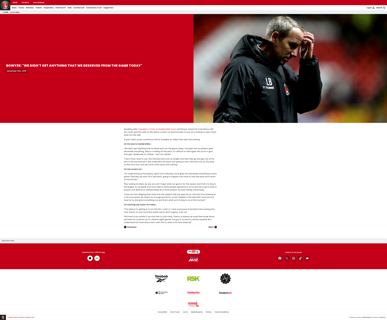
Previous (131, 227)
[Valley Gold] (193, 304)
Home (6, 12)
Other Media (366, 317)
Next (211, 227)
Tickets (25, 2)
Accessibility (162, 312)
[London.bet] (225, 293)
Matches (30, 8)
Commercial (78, 8)
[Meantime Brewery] (225, 278)
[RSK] (193, 278)
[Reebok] (161, 278)
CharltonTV (60, 8)
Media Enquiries (197, 312)
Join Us (185, 312)
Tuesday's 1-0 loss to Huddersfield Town (157, 129)
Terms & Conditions (222, 312)
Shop (15, 2)
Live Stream (38, 2)
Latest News (14, 12)
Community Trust (94, 8)
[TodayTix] (193, 292)
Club (69, 8)
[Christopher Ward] (161, 293)
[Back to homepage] (5, 5)
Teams (21, 8)
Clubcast (382, 317)
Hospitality (49, 8)
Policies (208, 312)
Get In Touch (175, 312)
